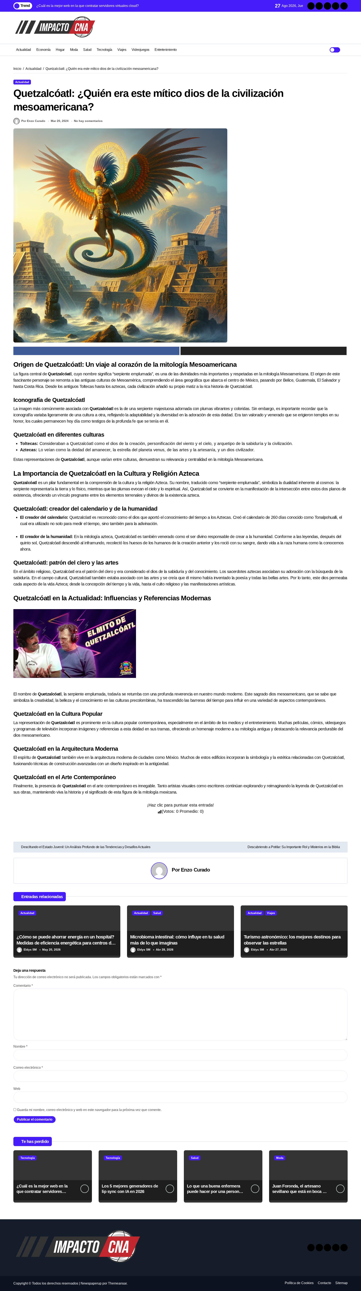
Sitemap (341, 1283)
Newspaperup (91, 1283)
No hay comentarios (88, 121)
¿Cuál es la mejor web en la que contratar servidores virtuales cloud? (42, 1191)
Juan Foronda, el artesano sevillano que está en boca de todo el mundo (299, 1191)
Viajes (121, 49)
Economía (43, 49)
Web (16, 1088)
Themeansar (117, 1283)
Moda (74, 49)
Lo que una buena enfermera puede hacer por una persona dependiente (214, 1191)
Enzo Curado (195, 870)
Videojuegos (140, 49)
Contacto (324, 1283)
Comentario (23, 985)
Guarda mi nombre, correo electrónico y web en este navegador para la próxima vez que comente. (89, 1110)
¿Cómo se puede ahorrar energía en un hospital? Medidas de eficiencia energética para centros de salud (65, 942)
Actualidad (23, 49)
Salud (87, 49)
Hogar (60, 49)
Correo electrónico (28, 1067)
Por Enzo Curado (33, 121)
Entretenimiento (166, 49)
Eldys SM (30, 949)
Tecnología (104, 49)
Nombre (20, 1046)
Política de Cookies (299, 1283)
